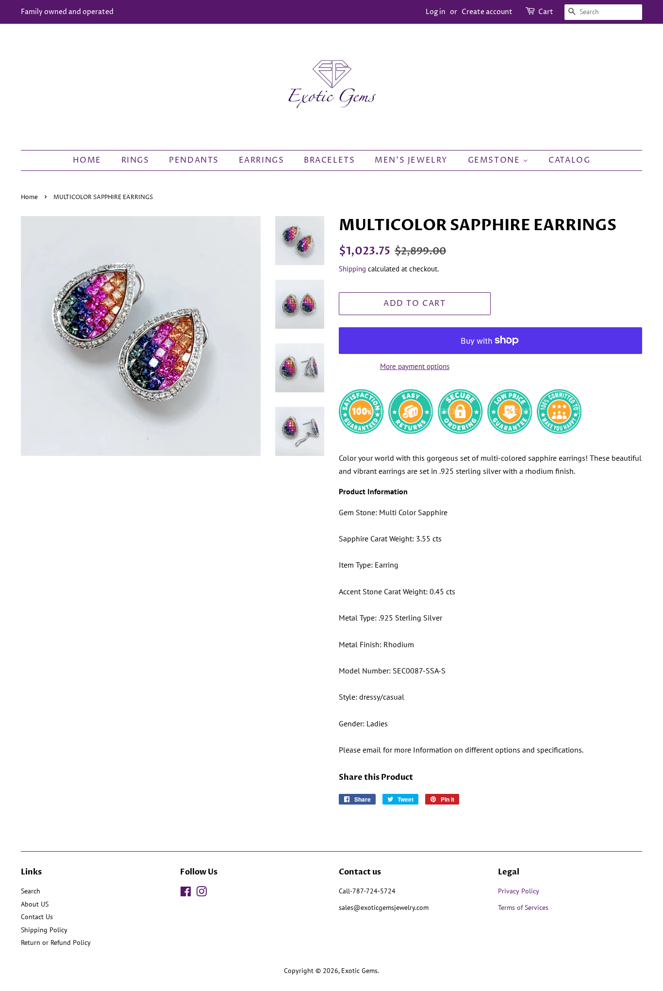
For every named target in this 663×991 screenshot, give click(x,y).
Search (30, 891)
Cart (545, 12)
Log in (436, 12)
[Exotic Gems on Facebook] (185, 893)
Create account (487, 12)
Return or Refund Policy (56, 942)
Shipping (352, 268)
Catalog (569, 160)
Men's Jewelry (411, 160)
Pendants (194, 160)
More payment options (414, 366)
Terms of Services (524, 907)
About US (35, 904)
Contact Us (37, 916)
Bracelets (329, 160)
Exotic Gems (359, 970)
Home (87, 160)
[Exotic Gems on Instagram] (201, 893)
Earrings (261, 160)
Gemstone (495, 160)
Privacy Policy (518, 891)
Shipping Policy (44, 929)
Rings (135, 160)
